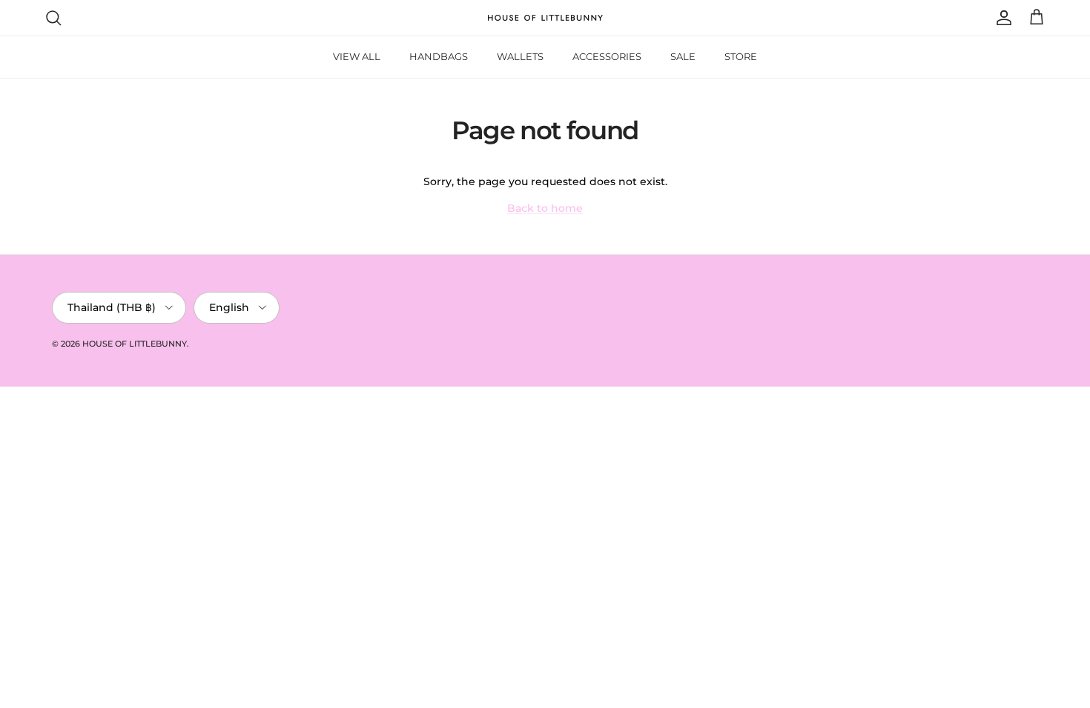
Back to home (545, 208)
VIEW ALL (356, 56)
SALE (683, 56)
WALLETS (520, 56)
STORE (740, 56)
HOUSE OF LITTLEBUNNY (134, 343)
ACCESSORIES (606, 56)
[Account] (1001, 18)
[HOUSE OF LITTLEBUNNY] (545, 18)
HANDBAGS (438, 56)
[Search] (53, 18)
